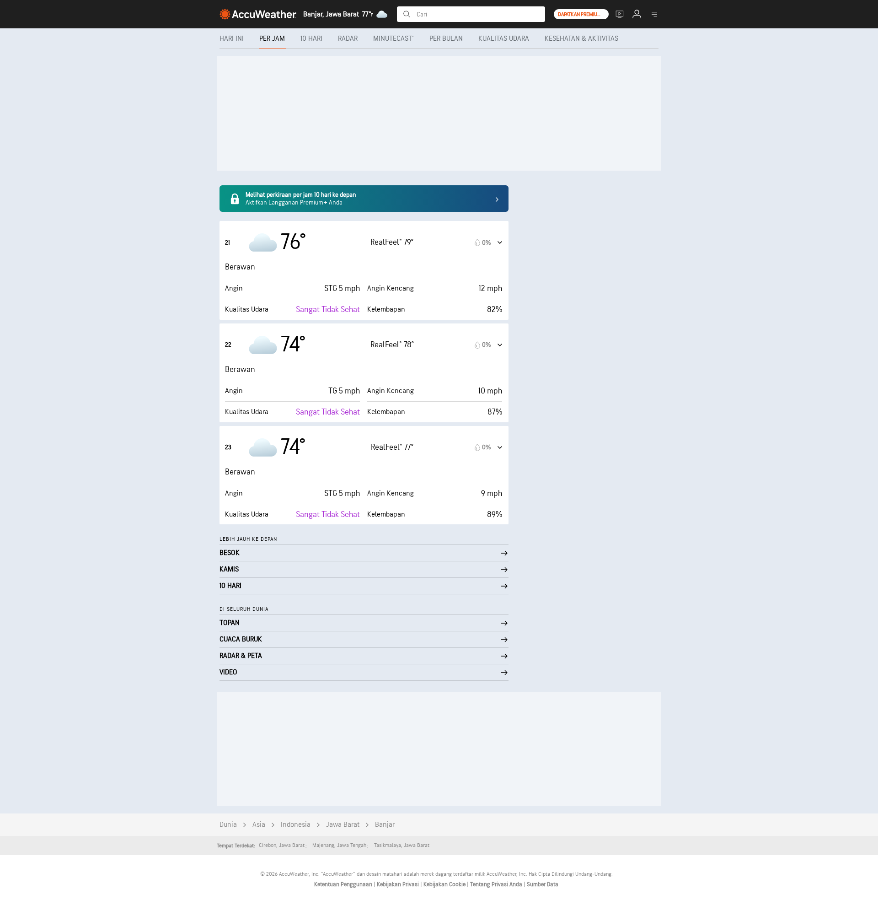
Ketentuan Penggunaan (344, 884)
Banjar (385, 824)
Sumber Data (542, 884)
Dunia (228, 824)
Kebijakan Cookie (445, 884)
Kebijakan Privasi (398, 884)
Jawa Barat (342, 824)
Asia (258, 824)
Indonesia (296, 824)
